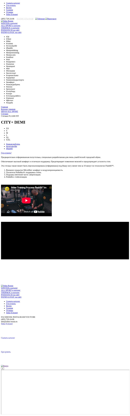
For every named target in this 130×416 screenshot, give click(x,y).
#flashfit (9, 149)
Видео (9, 8)
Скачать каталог (13, 3)
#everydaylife (11, 146)
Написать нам (25, 19)
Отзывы (9, 12)
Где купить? (6, 153)
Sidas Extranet (12, 14)
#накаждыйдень (13, 144)
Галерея (9, 10)
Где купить (11, 5)
